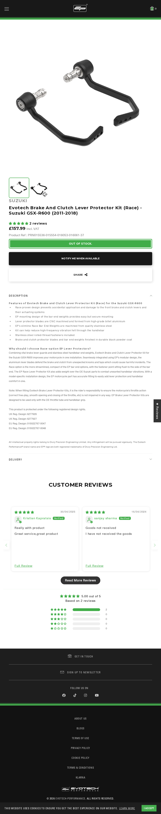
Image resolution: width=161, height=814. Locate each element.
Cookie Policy (80, 757)
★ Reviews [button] (157, 410)
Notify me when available (80, 258)
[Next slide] (155, 545)
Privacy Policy (80, 748)
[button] (19, 224)
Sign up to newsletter (84, 672)
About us (80, 718)
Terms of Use (80, 738)
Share (78, 274)
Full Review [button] (23, 566)
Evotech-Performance (70, 798)
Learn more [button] (127, 808)
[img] (24, 512)
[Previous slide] (6, 545)
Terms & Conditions (80, 767)
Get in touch (84, 656)
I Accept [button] (149, 808)
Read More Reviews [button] (80, 580)
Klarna (80, 777)
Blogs (80, 728)
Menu (6, 8)
